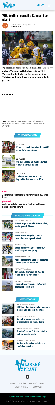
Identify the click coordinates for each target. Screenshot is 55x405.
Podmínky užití (37, 387)
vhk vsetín (40, 124)
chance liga (15, 121)
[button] (50, 5)
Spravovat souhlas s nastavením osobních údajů (27, 397)
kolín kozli (8, 124)
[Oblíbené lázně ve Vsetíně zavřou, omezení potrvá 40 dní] (9, 161)
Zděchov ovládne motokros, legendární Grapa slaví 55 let (30, 178)
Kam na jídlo (22, 383)
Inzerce (12, 383)
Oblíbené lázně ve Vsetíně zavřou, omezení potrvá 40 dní (32, 163)
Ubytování (32, 383)
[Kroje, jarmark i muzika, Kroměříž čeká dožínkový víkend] (9, 147)
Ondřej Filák (17, 26)
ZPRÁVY (40, 5)
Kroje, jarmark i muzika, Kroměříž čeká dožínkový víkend (32, 148)
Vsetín (6, 126)
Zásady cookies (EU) (22, 387)
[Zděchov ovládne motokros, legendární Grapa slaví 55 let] (9, 176)
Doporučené (29, 121)
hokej (40, 121)
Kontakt (42, 383)
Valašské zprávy (24, 124)
